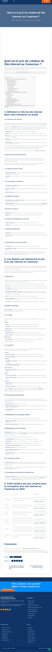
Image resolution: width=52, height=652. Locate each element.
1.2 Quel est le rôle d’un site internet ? (11, 81)
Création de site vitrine (6, 627)
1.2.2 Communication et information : (11, 84)
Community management (32, 609)
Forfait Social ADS (31, 631)
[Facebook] (1, 609)
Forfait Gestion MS (31, 633)
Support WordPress (5, 640)
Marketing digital (31, 601)
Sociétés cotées (30, 642)
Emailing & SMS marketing (33, 611)
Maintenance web (5, 638)
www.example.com (32, 131)
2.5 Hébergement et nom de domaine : (11, 101)
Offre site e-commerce (32, 640)
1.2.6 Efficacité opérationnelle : (11, 89)
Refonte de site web (5, 629)
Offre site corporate (31, 638)
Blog (17, 20)
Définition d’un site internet (40, 150)
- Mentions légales (41, 648)
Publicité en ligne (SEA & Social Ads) (34, 607)
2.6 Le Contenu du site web (10, 102)
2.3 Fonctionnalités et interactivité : (11, 98)
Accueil (12, 20)
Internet (44, 124)
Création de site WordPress (7, 631)
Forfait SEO (30, 627)
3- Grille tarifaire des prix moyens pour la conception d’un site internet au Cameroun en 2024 (19, 105)
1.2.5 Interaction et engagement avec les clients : (13, 88)
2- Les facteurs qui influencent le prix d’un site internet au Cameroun (16, 92)
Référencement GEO (31, 615)
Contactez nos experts (8, 589)
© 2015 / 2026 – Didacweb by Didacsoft (8, 648)
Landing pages (4, 635)
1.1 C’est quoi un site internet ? (10, 80)
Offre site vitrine (31, 635)
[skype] (22, 561)
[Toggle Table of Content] (33, 77)
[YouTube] (5, 609)
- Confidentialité (46, 648)
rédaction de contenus (9, 468)
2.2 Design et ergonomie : (10, 94)
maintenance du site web (16, 479)
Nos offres (28, 624)
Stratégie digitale (31, 603)
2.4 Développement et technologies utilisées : (12, 100)
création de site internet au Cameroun (22, 71)
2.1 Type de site (8, 93)
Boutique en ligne (5, 633)
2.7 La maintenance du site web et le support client (13, 104)
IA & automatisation (31, 613)
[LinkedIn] (8, 609)
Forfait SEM (30, 629)
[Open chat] (49, 649)
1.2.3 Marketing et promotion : (11, 85)
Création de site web (4, 624)
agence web (42, 477)
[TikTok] (10, 609)
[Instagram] (3, 609)
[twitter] (15, 561)
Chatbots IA (30, 617)
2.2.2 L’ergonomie (9, 97)
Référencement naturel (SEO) (33, 605)
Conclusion (6, 106)
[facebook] (12, 561)
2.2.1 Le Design (9, 96)
